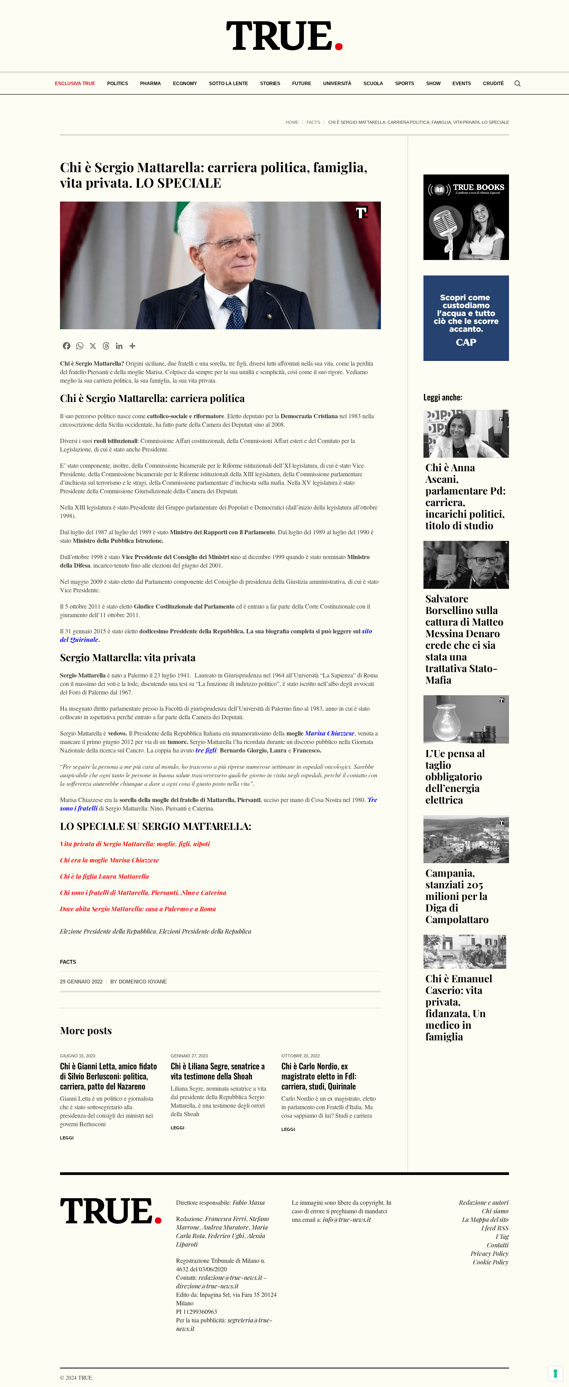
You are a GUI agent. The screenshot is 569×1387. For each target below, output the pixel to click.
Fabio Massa (249, 1202)
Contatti (498, 1245)
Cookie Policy (491, 1262)
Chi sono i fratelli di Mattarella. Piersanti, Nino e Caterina (143, 892)
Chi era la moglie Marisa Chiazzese (109, 860)
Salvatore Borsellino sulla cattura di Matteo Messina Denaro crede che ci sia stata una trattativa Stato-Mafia (464, 639)
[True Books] (466, 255)
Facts (313, 122)
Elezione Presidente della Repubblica (108, 931)
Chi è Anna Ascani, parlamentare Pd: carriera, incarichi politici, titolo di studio (465, 496)
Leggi (67, 1138)
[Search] (517, 83)
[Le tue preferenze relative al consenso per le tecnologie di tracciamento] (555, 1373)
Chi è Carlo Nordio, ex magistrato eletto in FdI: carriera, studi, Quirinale (318, 1076)
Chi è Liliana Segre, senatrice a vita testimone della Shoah (218, 1071)
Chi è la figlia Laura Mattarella (104, 876)
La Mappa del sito (485, 1219)
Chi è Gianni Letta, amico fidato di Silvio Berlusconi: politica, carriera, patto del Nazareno (108, 1076)
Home (292, 122)
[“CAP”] (466, 317)
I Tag (502, 1236)
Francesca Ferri (225, 1218)
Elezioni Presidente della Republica (205, 931)
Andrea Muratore (225, 1227)
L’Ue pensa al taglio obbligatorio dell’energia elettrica (455, 776)
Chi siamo (495, 1211)
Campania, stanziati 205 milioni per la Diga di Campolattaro (457, 896)
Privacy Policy (490, 1253)
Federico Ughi (226, 1235)
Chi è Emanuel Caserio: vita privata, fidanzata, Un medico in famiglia (458, 1007)
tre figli (205, 750)
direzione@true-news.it (207, 1286)
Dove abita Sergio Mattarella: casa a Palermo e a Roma (138, 909)
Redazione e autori (484, 1202)
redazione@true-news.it (230, 1277)
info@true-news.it (347, 1219)
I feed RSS (495, 1228)
